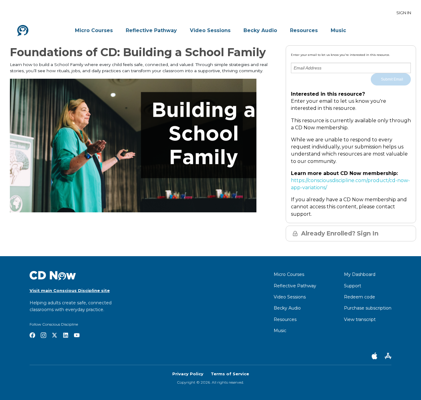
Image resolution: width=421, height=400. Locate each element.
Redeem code (359, 297)
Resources (304, 30)
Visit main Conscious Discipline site (70, 290)
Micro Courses (94, 30)
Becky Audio (260, 30)
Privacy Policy (187, 373)
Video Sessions (210, 30)
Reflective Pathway (151, 30)
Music (338, 30)
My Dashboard (359, 274)
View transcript (360, 319)
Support (352, 286)
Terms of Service (230, 373)
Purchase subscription (367, 308)
